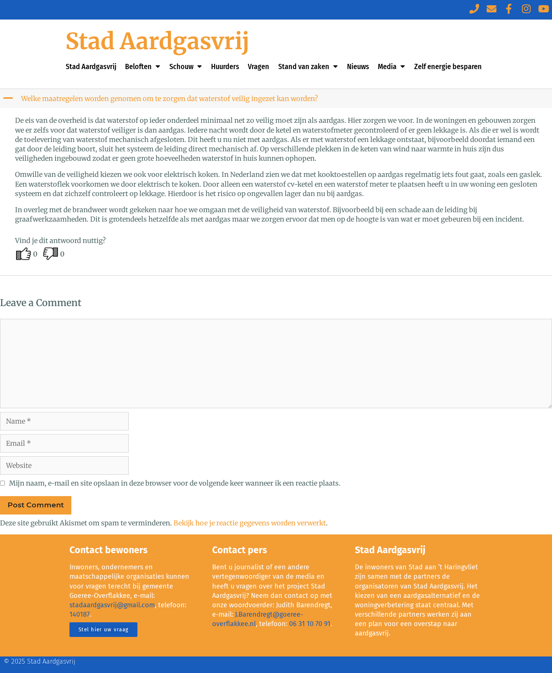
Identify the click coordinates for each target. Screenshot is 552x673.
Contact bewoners (108, 550)
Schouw (181, 66)
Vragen (258, 66)
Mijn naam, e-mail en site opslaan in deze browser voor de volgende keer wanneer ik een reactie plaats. (175, 483)
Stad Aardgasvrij (157, 41)
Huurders (225, 66)
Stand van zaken (303, 66)
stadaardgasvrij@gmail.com (112, 605)
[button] (277, 98)
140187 (79, 614)
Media (387, 66)
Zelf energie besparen (448, 66)
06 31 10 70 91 (309, 624)
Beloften (138, 66)
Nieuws (358, 66)
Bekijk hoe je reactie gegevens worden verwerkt (249, 523)
